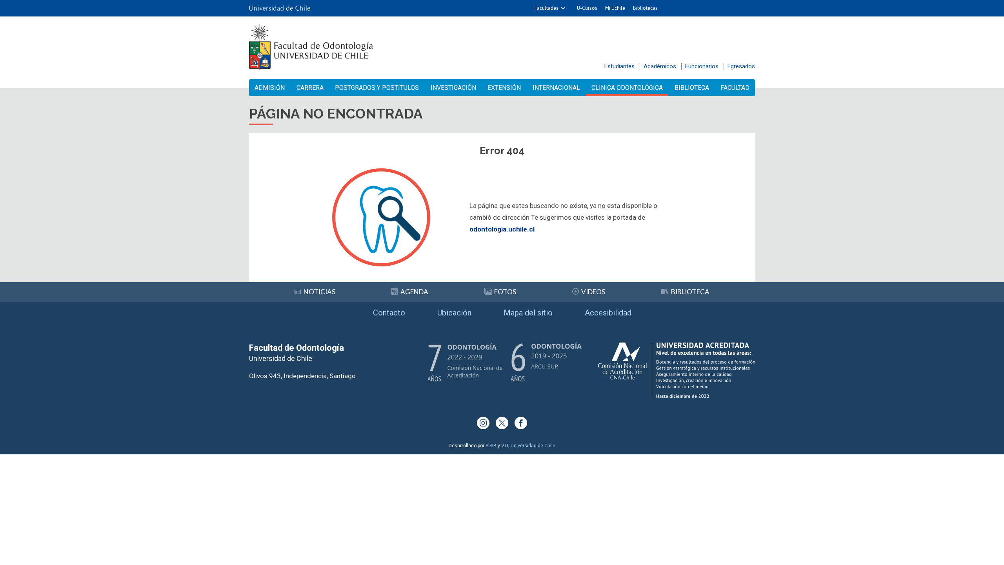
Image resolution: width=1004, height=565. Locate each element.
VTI (504, 445)
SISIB (491, 445)
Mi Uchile (615, 8)
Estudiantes (619, 66)
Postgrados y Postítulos (377, 87)
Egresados (741, 66)
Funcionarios (701, 66)
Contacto (389, 312)
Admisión (270, 87)
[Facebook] (521, 423)
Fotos (505, 292)
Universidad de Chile (533, 445)
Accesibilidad (608, 312)
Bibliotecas (645, 8)
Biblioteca (692, 87)
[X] (502, 423)
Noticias (319, 292)
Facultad (734, 87)
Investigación (453, 87)
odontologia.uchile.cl (502, 229)
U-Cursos (587, 8)
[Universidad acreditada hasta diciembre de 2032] (676, 370)
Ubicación (454, 312)
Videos (593, 292)
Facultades (546, 8)
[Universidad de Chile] (279, 8)
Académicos (660, 66)
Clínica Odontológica (627, 87)
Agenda (414, 292)
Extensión (504, 87)
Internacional (556, 87)
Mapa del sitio (528, 312)
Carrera (310, 87)
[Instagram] (483, 423)
